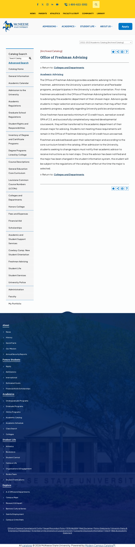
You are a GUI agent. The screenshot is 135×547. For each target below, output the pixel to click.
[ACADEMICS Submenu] (75, 25)
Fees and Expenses (18, 213)
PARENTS (43, 13)
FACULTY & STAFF (71, 13)
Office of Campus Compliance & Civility (25, 528)
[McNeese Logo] (16, 26)
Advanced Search (19, 62)
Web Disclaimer (86, 528)
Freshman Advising (18, 261)
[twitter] (42, 4)
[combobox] (105, 42)
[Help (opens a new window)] (127, 52)
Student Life (15, 268)
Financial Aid (15, 220)
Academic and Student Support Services (17, 239)
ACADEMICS (68, 26)
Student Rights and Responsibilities (18, 125)
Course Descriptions (19, 161)
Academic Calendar (19, 83)
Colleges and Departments (15, 197)
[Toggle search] (96, 4)
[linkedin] (52, 4)
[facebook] (38, 4)
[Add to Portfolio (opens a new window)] (113, 52)
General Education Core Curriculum (18, 170)
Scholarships (15, 227)
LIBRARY (101, 13)
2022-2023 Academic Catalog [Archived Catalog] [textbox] (102, 42)
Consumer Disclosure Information (88, 531)
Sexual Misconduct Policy (54, 528)
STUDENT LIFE (87, 26)
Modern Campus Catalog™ (100, 545)
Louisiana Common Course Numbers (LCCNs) (18, 184)
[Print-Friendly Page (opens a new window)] (122, 52)
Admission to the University (17, 92)
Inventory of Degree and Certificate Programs (19, 139)
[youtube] (57, 4)
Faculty (12, 296)
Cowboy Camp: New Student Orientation (19, 252)
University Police (17, 282)
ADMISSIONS (49, 26)
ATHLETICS (55, 13)
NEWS (32, 13)
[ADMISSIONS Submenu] (56, 25)
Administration (16, 289)
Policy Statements (102, 528)
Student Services (17, 275)
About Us (105, 26)
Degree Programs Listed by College (18, 152)
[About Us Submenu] (111, 25)
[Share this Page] (118, 52)
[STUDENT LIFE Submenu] (95, 25)
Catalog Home (16, 69)
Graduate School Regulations (17, 114)
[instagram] (47, 4)
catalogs (27, 545)
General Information (19, 76)
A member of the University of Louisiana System (52, 531)
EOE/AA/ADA (72, 528)
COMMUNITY (88, 13)
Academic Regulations (15, 103)
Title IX (107, 531)
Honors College (17, 206)
